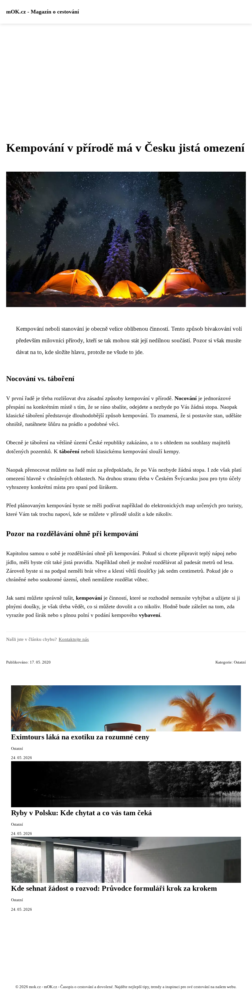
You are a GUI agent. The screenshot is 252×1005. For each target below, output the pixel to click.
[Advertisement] (126, 70)
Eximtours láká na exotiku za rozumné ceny (80, 737)
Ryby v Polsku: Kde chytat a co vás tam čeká (81, 813)
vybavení (149, 615)
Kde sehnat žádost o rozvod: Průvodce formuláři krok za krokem (114, 888)
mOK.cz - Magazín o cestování (42, 12)
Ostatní (240, 662)
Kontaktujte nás (74, 639)
